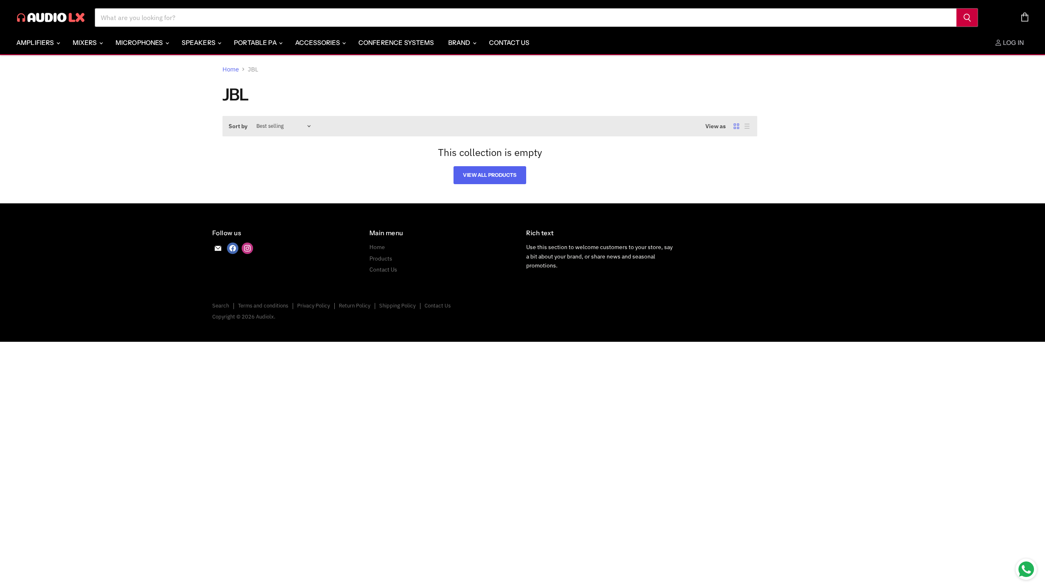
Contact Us (509, 43)
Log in (1013, 43)
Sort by (238, 126)
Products (380, 258)
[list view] (747, 126)
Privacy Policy (313, 305)
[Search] (967, 17)
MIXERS (85, 43)
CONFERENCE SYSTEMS (396, 43)
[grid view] (736, 126)
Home (230, 69)
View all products (489, 175)
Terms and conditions (263, 305)
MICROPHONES (140, 43)
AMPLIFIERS (36, 43)
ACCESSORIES (318, 43)
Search (220, 305)
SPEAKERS (199, 43)
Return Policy (354, 305)
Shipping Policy (397, 305)
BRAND (460, 43)
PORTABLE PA (256, 43)
